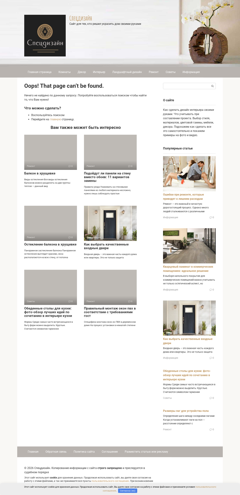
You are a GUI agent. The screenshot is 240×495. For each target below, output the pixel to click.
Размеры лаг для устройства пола (186, 411)
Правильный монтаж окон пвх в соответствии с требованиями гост (110, 312)
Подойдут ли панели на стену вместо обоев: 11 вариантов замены (107, 177)
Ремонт (154, 72)
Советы (171, 72)
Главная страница (39, 72)
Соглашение (110, 451)
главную (55, 119)
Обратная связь (56, 451)
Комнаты (65, 72)
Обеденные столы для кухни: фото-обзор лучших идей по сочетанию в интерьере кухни (48, 312)
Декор (82, 72)
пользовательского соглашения (110, 481)
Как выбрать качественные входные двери (106, 246)
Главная (33, 451)
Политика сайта (84, 451)
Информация (191, 72)
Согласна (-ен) (127, 490)
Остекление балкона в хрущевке (50, 244)
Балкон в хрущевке (39, 173)
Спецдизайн (80, 18)
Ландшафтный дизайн (127, 72)
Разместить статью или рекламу (146, 451)
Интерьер (99, 72)
